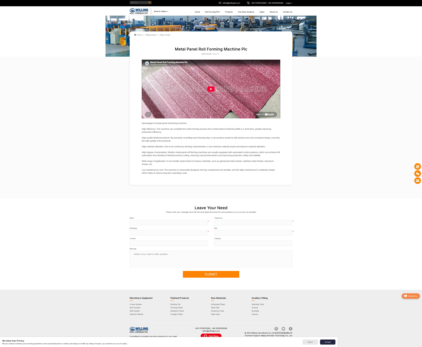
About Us (274, 12)
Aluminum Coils (217, 311)
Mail (215, 228)
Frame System (136, 304)
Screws (255, 308)
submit (211, 274)
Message (133, 249)
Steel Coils (215, 314)
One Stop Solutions (246, 12)
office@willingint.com (231, 3)
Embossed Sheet (218, 304)
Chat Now (213, 336)
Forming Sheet (176, 308)
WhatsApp (133, 228)
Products (229, 12)
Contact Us (287, 12)
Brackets (255, 311)
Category (217, 238)
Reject (310, 342)
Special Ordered (136, 314)
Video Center (165, 35)
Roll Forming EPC (212, 12)
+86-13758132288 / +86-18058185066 (267, 3)
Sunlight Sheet (176, 314)
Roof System (135, 308)
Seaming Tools (258, 304)
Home (197, 12)
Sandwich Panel (177, 311)
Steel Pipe (215, 308)
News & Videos (160, 11)
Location (133, 238)
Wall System (135, 311)
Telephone (218, 218)
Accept (328, 342)
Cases (261, 12)
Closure (255, 314)
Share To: (216, 54)
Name (132, 218)
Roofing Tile (175, 304)
